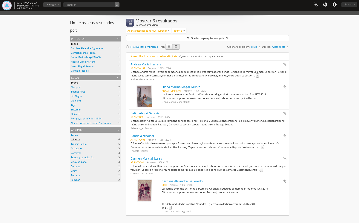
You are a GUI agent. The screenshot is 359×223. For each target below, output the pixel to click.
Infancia (75, 139)
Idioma (325, 4)
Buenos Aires (78, 91)
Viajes (74, 171)
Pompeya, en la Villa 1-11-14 (86, 118)
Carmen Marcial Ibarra (83, 52)
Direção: (266, 46)
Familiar (75, 180)
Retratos (75, 175)
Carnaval (76, 153)
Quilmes (75, 114)
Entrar (348, 4)
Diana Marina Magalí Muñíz (181, 87)
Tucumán (76, 109)
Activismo (76, 148)
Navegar (51, 4)
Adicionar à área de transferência (285, 64)
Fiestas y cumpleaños (83, 157)
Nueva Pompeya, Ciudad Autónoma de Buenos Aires (100, 123)
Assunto (77, 129)
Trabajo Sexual (79, 144)
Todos (74, 43)
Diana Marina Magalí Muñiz (86, 57)
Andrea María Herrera (83, 61)
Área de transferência (315, 4)
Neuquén (76, 87)
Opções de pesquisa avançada (207, 38)
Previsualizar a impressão (143, 46)
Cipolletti (76, 100)
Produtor (78, 38)
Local (75, 77)
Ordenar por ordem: (238, 46)
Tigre (73, 105)
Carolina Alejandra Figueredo (87, 48)
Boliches (75, 166)
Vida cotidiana (79, 162)
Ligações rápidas (334, 4)
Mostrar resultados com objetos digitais (202, 56)
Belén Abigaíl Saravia (82, 66)
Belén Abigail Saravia (145, 113)
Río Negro (76, 96)
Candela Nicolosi (80, 70)
